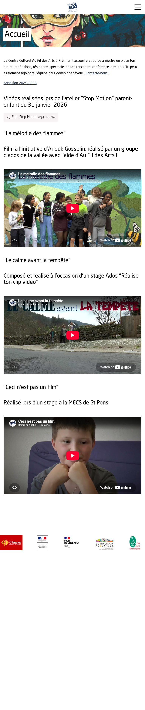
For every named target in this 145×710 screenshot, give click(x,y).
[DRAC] (35, 542)
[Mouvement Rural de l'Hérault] (126, 542)
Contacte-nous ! (97, 73)
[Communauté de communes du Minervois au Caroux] (68, 542)
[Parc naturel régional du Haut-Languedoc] (98, 542)
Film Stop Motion (24, 117)
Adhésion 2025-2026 (20, 83)
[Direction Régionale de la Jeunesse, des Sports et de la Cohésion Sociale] (6, 542)
